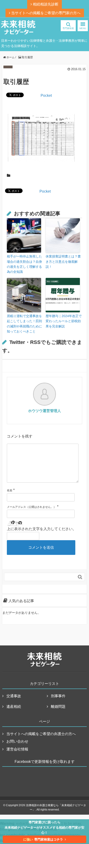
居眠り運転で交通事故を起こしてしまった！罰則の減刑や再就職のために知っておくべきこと (24, 323)
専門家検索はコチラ (43, 839)
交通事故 (13, 696)
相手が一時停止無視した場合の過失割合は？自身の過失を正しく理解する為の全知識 (24, 264)
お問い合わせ (17, 741)
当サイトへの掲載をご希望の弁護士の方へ (41, 734)
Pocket (46, 95)
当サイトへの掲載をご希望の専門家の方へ (45, 13)
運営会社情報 (17, 749)
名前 (9, 490)
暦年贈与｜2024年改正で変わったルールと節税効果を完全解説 (64, 321)
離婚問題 (58, 706)
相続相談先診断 (45, 4)
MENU (82, 28)
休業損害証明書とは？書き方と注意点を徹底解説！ (63, 261)
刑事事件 (58, 696)
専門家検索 (68, 28)
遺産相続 (13, 706)
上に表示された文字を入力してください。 (41, 529)
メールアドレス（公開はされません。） (31, 507)
